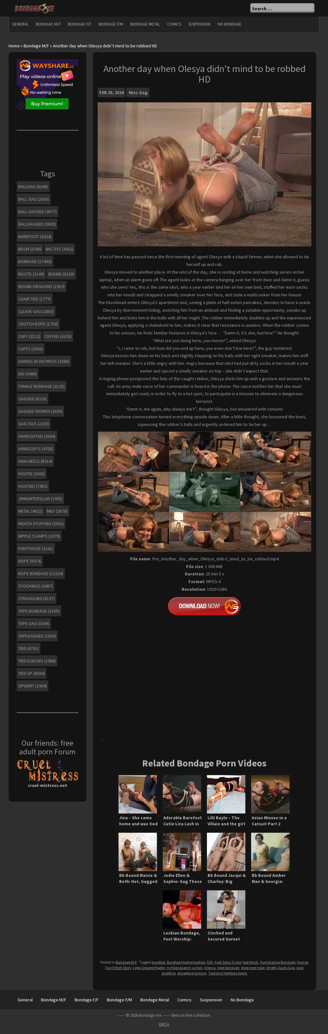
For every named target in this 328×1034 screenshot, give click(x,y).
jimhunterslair (40, 498)
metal (30, 511)
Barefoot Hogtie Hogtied (186, 962)
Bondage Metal (145, 24)
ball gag (33, 199)
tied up (31, 673)
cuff (29, 336)
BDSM (30, 249)
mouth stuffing (41, 523)
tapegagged (37, 636)
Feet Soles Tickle (228, 962)
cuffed (58, 336)
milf (57, 511)
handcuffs (35, 449)
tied (28, 648)
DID (210, 962)
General (20, 24)
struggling (36, 598)
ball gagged (37, 211)
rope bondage (228, 967)
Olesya (210, 967)
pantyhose (35, 548)
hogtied (32, 486)
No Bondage (230, 24)
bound (61, 274)
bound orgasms (41, 286)
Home (14, 46)
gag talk (33, 424)
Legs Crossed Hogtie (149, 967)
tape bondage (39, 611)
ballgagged (37, 224)
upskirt (32, 686)
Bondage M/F (48, 24)
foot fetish (250, 962)
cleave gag (36, 311)
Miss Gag (138, 92)
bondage (35, 261)
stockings (35, 586)
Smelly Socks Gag (280, 967)
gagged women (40, 411)
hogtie (31, 474)
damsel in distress (44, 361)
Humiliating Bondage (277, 962)
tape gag (33, 623)
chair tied (34, 299)
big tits (59, 249)
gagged (32, 399)
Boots (31, 274)
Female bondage (41, 386)
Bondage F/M (111, 24)
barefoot (158, 962)
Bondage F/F (79, 24)
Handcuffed (36, 436)
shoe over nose (253, 967)
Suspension (199, 24)
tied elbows (37, 661)
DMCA (164, 1024)
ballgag (33, 186)
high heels (35, 461)
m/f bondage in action (184, 967)
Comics (174, 24)
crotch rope (38, 324)
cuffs (30, 349)
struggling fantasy (192, 973)
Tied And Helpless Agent (227, 973)
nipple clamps (39, 536)
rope (29, 561)
